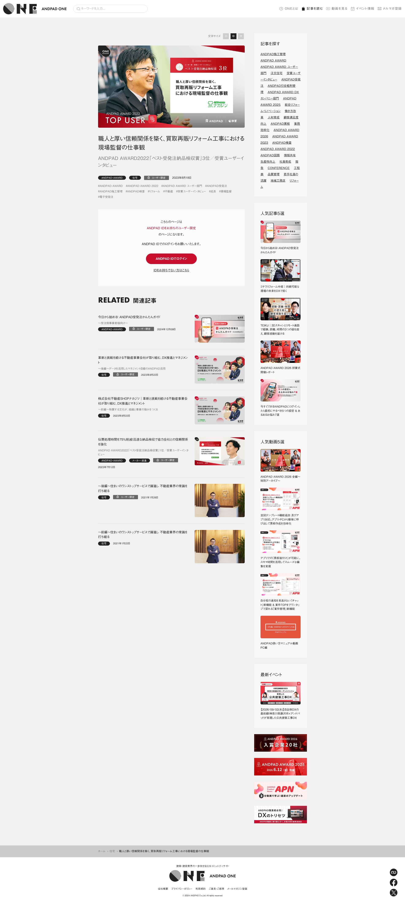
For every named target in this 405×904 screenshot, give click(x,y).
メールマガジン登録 (237, 889)
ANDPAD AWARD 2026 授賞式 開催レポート (281, 370)
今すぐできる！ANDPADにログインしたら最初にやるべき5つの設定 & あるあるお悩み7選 (280, 410)
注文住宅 (276, 73)
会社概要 (163, 889)
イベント (365, 8)
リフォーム (154, 191)
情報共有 (290, 155)
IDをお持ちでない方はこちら (171, 270)
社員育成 (285, 161)
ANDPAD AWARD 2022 (142, 186)
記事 (315, 8)
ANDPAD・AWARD (112, 178)
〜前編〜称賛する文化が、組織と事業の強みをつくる (128, 409)
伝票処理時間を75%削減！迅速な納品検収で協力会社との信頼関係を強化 (143, 442)
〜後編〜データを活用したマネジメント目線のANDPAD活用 (132, 368)
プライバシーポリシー (181, 889)
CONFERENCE (279, 167)
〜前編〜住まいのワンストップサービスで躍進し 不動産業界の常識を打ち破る (142, 535)
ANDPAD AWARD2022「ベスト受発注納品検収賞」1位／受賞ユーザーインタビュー (143, 452)
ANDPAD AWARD (111, 186)
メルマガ (392, 8)
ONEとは (291, 8)
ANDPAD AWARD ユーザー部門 (182, 186)
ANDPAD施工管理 (111, 191)
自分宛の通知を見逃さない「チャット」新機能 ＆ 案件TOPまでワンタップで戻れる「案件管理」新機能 (280, 604)
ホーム (101, 851)
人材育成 (273, 117)
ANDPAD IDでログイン (171, 258)
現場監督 (226, 191)
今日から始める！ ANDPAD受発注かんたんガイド (129, 317)
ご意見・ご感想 (216, 889)
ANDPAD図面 (270, 155)
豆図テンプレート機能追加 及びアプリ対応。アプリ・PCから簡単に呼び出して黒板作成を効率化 (280, 519)
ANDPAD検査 (136, 191)
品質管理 (273, 174)
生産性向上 (268, 161)
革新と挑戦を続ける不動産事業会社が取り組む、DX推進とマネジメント (143, 360)
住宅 (135, 178)
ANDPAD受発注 (217, 186)
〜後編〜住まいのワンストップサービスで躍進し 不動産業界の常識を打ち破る (142, 488)
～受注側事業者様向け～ (113, 323)
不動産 (169, 191)
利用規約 (201, 889)
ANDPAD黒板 (280, 123)
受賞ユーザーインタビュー (192, 191)
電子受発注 (106, 197)
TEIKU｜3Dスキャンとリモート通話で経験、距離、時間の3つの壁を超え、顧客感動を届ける (280, 329)
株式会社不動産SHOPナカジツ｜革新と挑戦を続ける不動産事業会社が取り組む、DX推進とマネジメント (143, 401)
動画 (340, 8)
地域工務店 (278, 180)
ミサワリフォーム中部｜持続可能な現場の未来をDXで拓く (280, 288)
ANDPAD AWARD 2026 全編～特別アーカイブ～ (280, 478)
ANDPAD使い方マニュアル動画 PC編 (281, 645)
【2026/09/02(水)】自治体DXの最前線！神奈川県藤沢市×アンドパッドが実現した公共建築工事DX (280, 713)
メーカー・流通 (139, 460)
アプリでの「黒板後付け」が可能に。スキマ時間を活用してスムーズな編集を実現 (281, 562)
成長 (213, 191)
